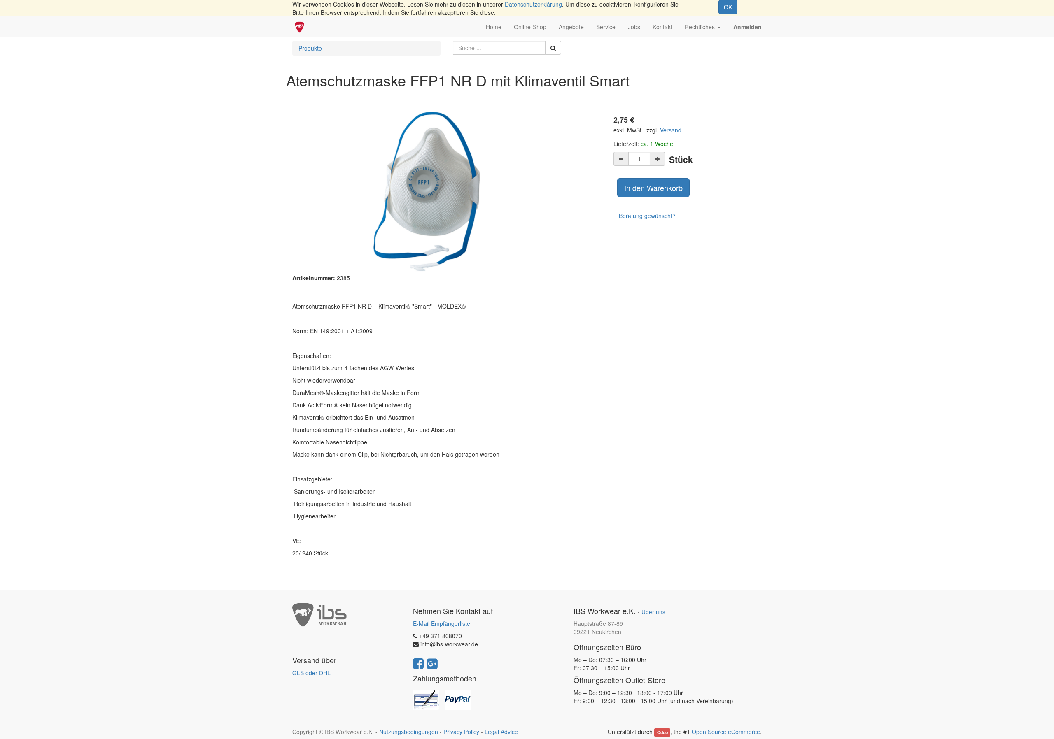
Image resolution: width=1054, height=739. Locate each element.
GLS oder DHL (311, 673)
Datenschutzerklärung (533, 4)
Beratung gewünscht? (647, 215)
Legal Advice (501, 731)
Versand (670, 130)
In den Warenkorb (653, 187)
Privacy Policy (461, 731)
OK (728, 7)
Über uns (653, 612)
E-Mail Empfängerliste (441, 623)
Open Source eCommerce (726, 731)
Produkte (310, 48)
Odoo (662, 732)
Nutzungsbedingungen (408, 731)
